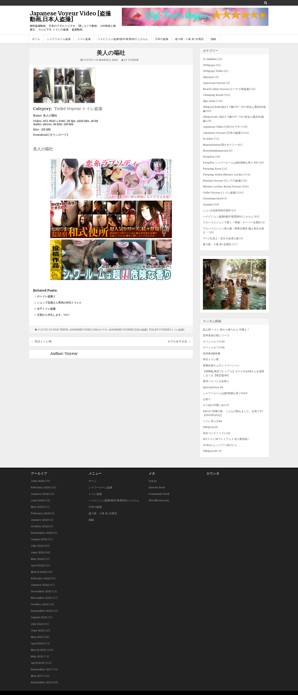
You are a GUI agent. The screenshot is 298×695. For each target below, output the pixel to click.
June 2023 (38, 500)
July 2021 (37, 624)
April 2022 (38, 565)
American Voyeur (214, 82)
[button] (234, 284)
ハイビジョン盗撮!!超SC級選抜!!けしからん (123, 39)
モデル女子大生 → (179, 341)
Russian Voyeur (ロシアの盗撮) (222, 180)
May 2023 (37, 506)
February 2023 (40, 513)
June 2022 (38, 552)
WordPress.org (159, 500)
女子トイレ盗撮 (46, 308)
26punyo (208, 77)
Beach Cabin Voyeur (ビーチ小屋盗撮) (226, 89)
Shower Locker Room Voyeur (222, 186)
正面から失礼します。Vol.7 (53, 314)
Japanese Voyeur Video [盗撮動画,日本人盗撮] (70, 16)
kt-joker (208, 138)
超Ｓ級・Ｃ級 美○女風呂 (189, 39)
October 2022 (40, 526)
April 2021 (37, 643)
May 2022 (37, 558)
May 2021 (37, 636)
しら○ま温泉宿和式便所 (217, 210)
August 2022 (39, 539)
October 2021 (39, 604)
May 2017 (37, 675)
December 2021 (41, 591)
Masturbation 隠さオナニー (220, 144)
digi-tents (60, 329)
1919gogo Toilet (213, 71)
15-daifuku (210, 59)
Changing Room (213, 94)
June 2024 (37, 480)
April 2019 (37, 662)
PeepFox (208, 156)
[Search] (265, 2)
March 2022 (39, 571)
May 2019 (37, 656)
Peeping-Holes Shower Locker (223, 174)
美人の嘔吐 (111, 53)
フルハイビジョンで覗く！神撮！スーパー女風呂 (232, 222)
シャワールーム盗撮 (59, 39)
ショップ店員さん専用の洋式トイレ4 (59, 302)
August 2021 (39, 617)
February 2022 (40, 578)
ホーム (36, 39)
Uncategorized (213, 198)
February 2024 (40, 487)
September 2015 (42, 682)
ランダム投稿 (212, 321)
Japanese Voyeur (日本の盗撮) (128, 329)
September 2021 (42, 610)
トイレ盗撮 (84, 39)
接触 (213, 39)
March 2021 (38, 649)
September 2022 (42, 532)
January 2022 (40, 584)
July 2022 (37, 545)
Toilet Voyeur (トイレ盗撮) (166, 329)
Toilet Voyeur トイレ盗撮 (78, 108)
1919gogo (209, 65)
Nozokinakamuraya (215, 150)
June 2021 (37, 630)
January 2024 (40, 493)
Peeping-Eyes (212, 168)
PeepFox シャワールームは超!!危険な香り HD (230, 162)
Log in (153, 480)
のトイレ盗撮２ (46, 296)
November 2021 (41, 597)
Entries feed (157, 487)
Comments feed (159, 493)
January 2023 (40, 519)
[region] (234, 284)
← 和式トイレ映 (41, 341)
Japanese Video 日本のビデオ (88, 329)
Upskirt (208, 204)
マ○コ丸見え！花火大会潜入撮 (221, 238)
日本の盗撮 (161, 39)
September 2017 (42, 669)
